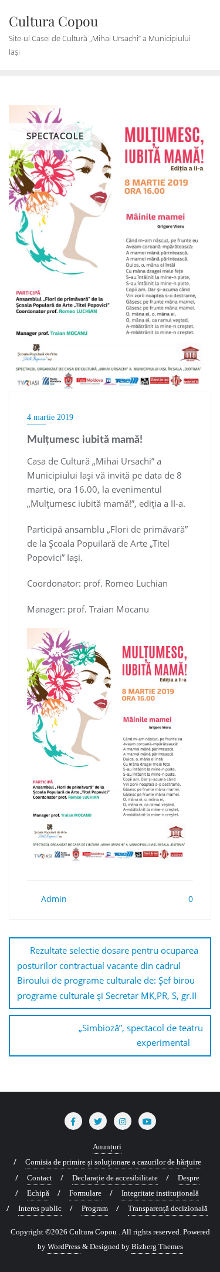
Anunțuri (107, 1146)
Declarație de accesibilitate (115, 1177)
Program (95, 1208)
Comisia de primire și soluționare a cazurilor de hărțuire (113, 1161)
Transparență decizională (168, 1208)
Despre (188, 1177)
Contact (39, 1177)
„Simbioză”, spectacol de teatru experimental (141, 1035)
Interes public (40, 1208)
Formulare (85, 1193)
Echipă (38, 1193)
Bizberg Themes (157, 1246)
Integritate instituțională (160, 1193)
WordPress (64, 1246)
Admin (53, 898)
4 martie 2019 (50, 417)
